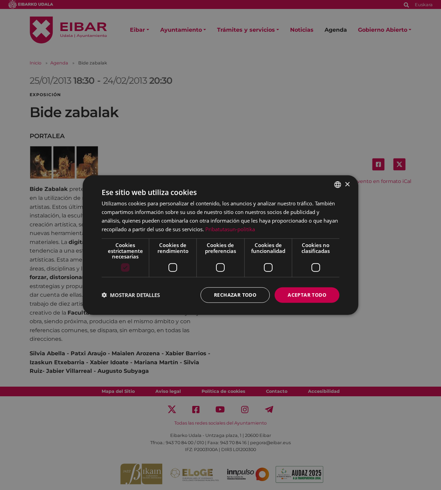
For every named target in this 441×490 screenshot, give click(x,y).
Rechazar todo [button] (235, 295)
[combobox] (337, 184)
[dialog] (220, 245)
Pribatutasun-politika (230, 228)
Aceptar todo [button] (307, 295)
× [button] (347, 184)
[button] (131, 295)
